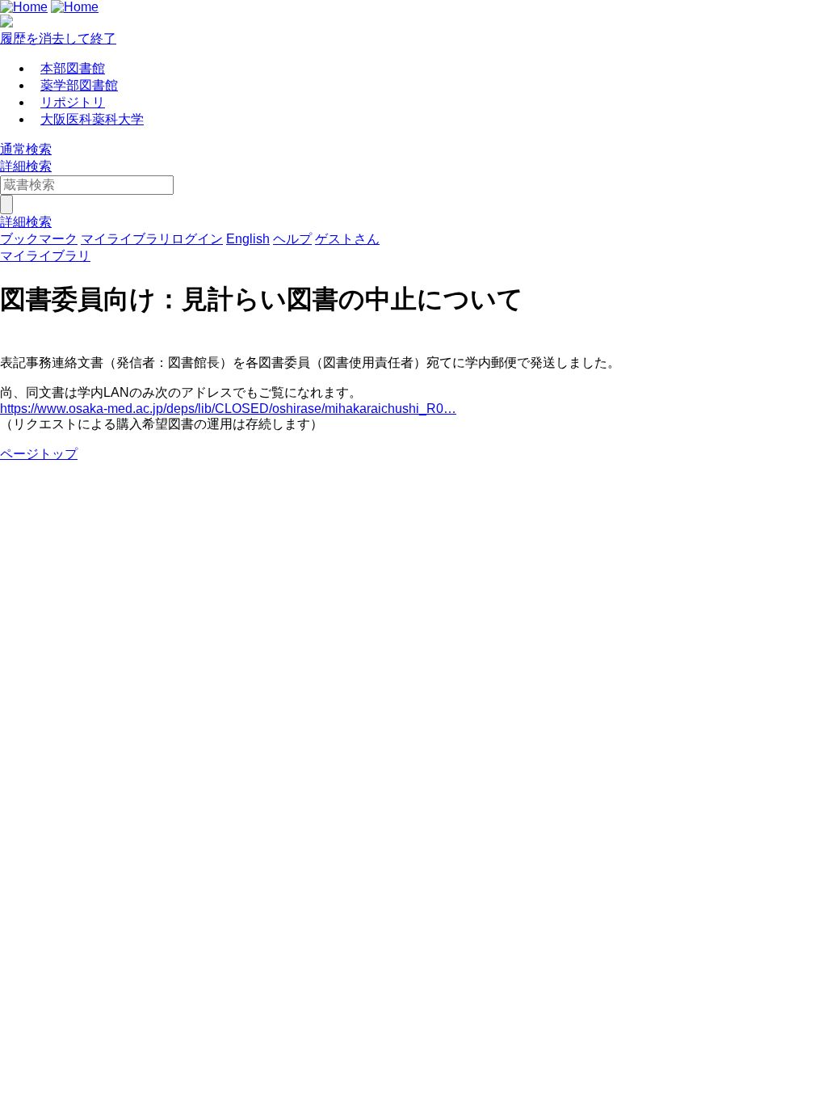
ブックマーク (39, 239)
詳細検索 (26, 166)
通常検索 (26, 149)
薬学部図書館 (79, 85)
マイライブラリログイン (152, 239)
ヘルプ (292, 239)
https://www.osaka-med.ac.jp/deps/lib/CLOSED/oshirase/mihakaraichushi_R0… (228, 408)
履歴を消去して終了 (58, 38)
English (248, 239)
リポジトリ (72, 102)
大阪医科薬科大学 (92, 119)
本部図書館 (72, 68)
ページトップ (39, 454)
